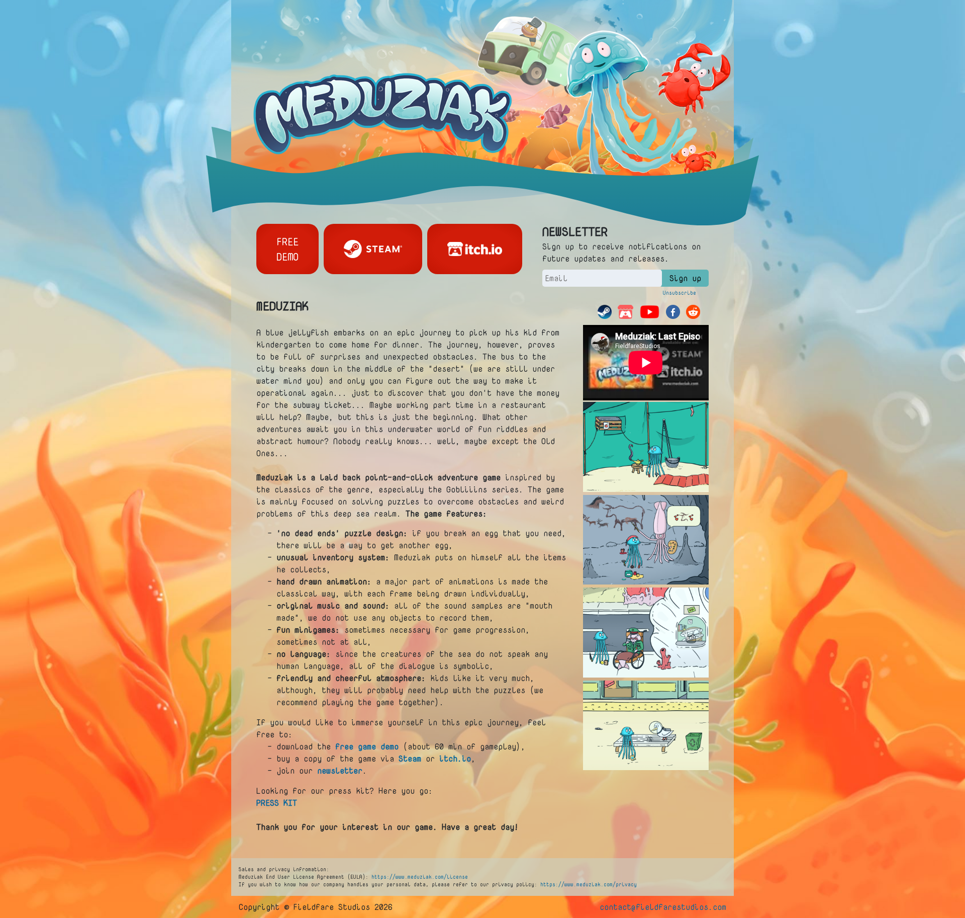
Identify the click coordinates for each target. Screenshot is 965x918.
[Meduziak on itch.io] (474, 249)
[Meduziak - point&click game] (384, 105)
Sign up (685, 278)
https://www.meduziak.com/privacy (588, 884)
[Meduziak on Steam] (373, 249)
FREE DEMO (287, 249)
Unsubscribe (679, 292)
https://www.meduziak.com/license (419, 876)
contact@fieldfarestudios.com (663, 906)
